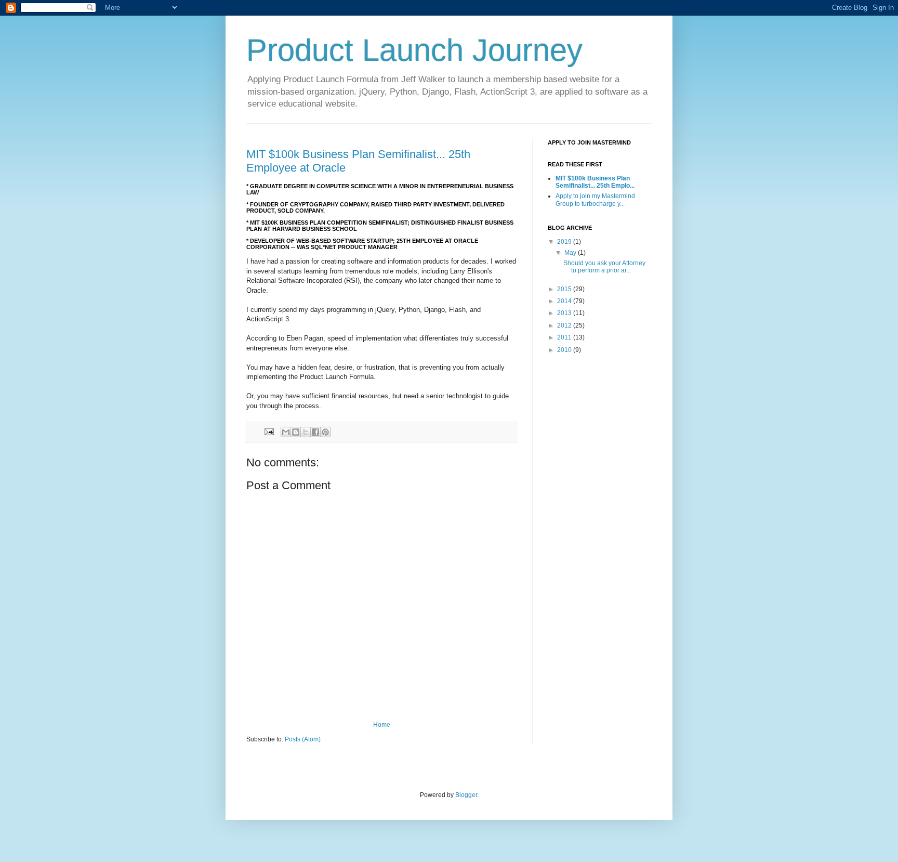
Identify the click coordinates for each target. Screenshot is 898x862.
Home (381, 724)
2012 (565, 325)
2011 (565, 337)
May (571, 252)
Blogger (466, 795)
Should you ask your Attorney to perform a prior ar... (604, 266)
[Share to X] (305, 432)
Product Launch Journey (414, 50)
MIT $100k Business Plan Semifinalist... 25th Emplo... (595, 182)
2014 (565, 301)
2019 (565, 241)
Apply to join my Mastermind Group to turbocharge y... (595, 199)
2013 (565, 313)
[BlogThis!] (295, 432)
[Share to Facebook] (315, 432)
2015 (565, 289)
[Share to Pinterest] (325, 432)
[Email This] (286, 432)
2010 (565, 350)
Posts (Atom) (303, 739)
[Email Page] (268, 431)
